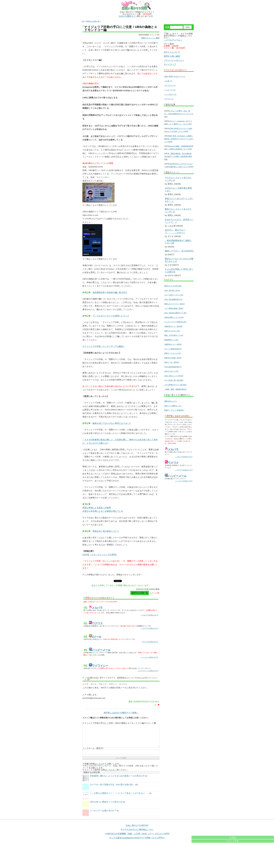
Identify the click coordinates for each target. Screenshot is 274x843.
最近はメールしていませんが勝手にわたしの (179, 260)
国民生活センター (170, 401)
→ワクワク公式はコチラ (149, 628)
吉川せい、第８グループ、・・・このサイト (175, 231)
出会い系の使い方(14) (172, 290)
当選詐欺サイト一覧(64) (173, 344)
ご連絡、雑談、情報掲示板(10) (175, 389)
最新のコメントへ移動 (150, 38)
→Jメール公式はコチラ (149, 642)
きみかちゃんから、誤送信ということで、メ (179, 220)
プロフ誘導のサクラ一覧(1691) (175, 385)
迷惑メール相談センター (173, 406)
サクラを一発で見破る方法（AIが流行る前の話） (112, 784)
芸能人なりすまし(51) (172, 331)
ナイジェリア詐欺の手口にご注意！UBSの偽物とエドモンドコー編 (120, 28)
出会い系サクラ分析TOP (137, 825)
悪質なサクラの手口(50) (173, 286)
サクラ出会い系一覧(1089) (173, 380)
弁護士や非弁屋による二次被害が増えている (102, 511)
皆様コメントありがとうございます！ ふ (179, 199)
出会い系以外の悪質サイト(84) (175, 313)
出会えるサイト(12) (171, 371)
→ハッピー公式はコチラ (149, 657)
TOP (82, 21)
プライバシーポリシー (174, 60)
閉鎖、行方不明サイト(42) (173, 335)
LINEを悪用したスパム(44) (173, 317)
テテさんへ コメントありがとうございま (178, 178)
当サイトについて (172, 52)
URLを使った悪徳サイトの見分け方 (106, 802)
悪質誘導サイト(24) (171, 340)
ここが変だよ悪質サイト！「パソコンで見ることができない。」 (119, 793)
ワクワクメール (170, 85)
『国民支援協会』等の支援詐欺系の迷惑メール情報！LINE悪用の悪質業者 (178, 156)
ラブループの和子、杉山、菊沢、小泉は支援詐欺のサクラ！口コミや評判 (178, 114)
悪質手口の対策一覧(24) (173, 358)
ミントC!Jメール (170, 94)
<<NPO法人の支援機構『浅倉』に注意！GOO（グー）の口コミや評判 (137, 834)
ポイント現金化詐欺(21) (173, 349)
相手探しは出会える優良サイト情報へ (121, 713)
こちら (100, 764)
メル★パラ (168, 81)
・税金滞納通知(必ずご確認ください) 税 (178, 241)
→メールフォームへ (173, 40)
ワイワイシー (169, 99)
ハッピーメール (170, 90)
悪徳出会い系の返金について (106, 531)
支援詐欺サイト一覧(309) (173, 326)
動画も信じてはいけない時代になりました (112, 423)
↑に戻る (232, 837)
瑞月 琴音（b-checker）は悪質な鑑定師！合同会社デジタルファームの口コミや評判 (178, 139)
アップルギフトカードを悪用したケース (111, 316)
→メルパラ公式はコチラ (149, 615)
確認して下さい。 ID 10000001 (179, 251)
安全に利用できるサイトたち (174, 76)
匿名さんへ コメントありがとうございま (178, 210)
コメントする (232, 841)
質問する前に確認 (172, 56)
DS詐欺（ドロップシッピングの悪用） (100, 554)
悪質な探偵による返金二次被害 (96, 508)
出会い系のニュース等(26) (173, 376)
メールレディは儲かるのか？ (103, 810)
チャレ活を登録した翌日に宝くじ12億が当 (179, 270)
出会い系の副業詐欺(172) (173, 299)
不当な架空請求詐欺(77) (173, 367)
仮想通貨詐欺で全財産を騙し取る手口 (110, 292)
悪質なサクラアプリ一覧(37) (174, 304)
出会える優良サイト (128, 16)
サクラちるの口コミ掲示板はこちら (137, 829)
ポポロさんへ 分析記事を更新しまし (178, 189)
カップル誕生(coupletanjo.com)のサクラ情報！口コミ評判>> (137, 838)
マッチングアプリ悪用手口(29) (175, 322)
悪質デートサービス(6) (172, 353)
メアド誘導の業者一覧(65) (173, 308)
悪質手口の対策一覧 (93, 21)
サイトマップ (170, 64)
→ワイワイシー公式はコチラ (148, 671)
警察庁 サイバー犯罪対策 (174, 410)
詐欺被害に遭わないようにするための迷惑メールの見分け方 (117, 776)
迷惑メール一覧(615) (171, 362)
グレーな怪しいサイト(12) (173, 295)
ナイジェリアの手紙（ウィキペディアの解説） (103, 346)
